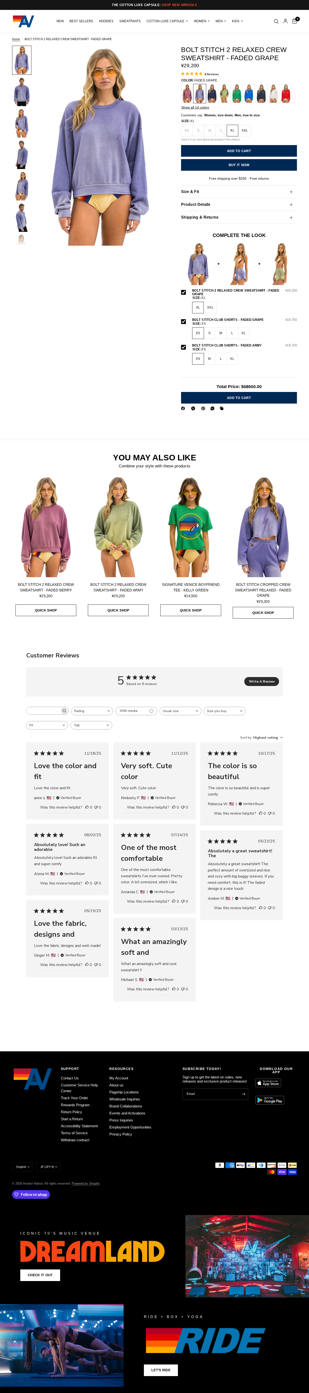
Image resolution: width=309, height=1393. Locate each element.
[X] (194, 408)
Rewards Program (75, 1105)
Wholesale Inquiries (124, 1099)
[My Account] (285, 21)
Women (200, 21)
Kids (235, 21)
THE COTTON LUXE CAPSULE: (154, 5)
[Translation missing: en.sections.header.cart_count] (293, 21)
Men (219, 21)
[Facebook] (184, 408)
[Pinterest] (204, 408)
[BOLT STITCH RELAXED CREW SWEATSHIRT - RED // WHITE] (286, 93)
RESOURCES (121, 1068)
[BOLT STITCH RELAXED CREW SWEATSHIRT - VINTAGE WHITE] (273, 93)
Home (16, 39)
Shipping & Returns (200, 217)
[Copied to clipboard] (222, 408)
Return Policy (71, 1112)
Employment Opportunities (130, 1127)
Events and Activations (127, 1113)
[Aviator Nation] (154, 1256)
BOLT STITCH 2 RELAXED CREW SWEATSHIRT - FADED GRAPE (244, 292)
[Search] (276, 21)
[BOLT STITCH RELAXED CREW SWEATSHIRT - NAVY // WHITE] (212, 93)
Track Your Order (74, 1098)
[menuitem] (60, 21)
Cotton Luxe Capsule (165, 21)
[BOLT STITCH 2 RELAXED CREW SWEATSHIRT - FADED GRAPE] (199, 93)
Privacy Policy (120, 1134)
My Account (118, 1078)
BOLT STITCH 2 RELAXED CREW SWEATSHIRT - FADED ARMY (118, 587)
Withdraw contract (75, 1140)
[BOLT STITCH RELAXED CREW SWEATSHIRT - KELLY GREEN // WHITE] (236, 93)
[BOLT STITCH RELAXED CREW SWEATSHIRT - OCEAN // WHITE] (249, 93)
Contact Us (70, 1078)
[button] (40, 1275)
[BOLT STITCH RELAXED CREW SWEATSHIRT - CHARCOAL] (261, 93)
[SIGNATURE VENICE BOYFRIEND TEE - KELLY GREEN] (191, 526)
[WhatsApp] (213, 408)
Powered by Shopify (86, 1183)
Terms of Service (74, 1133)
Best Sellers (81, 21)
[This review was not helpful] (96, 807)
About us (116, 1085)
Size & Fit (190, 192)
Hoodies (106, 21)
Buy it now (239, 165)
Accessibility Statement (79, 1126)
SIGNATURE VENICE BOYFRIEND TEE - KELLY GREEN (191, 587)
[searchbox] (43, 711)
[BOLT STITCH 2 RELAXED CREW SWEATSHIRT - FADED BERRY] (187, 93)
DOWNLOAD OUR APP (276, 1070)
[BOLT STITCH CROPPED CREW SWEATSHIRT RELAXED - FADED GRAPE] (263, 526)
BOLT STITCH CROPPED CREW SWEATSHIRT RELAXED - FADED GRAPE (263, 589)
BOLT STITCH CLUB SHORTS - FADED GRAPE (244, 320)
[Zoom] (156, 55)
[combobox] (92, 711)
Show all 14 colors (195, 107)
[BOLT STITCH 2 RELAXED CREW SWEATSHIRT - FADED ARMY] (224, 93)
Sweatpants (130, 21)
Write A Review (262, 681)
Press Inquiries (121, 1120)
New (60, 21)
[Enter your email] (243, 1094)
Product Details (196, 204)
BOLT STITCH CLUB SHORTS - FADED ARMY (244, 345)
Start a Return (72, 1119)
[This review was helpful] (87, 807)
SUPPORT (70, 1068)
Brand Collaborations (125, 1106)
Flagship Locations (124, 1092)
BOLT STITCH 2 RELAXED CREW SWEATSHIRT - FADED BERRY (46, 587)
